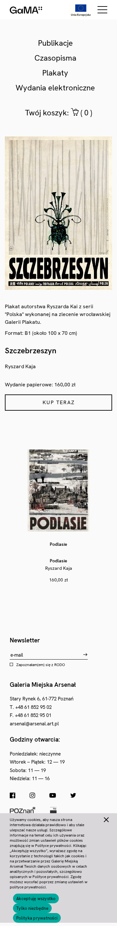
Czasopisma (55, 58)
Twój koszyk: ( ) (58, 113)
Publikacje (55, 43)
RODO (59, 664)
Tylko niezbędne (32, 908)
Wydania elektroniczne (55, 88)
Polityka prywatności (37, 918)
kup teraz (59, 402)
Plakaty (55, 73)
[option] (58, 516)
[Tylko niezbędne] (106, 818)
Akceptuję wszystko (36, 898)
